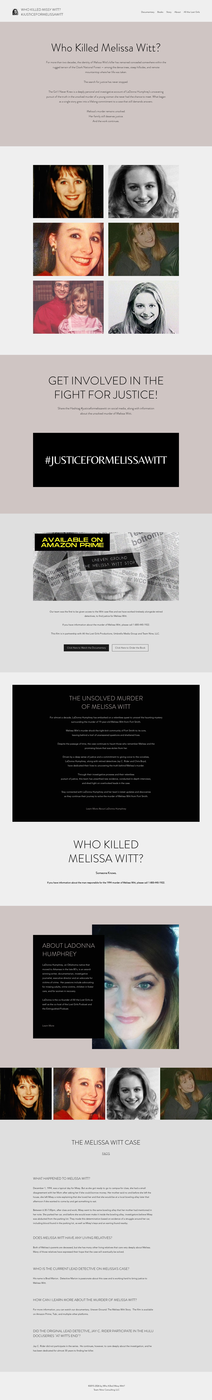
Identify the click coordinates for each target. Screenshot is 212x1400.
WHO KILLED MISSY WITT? (41, 9)
